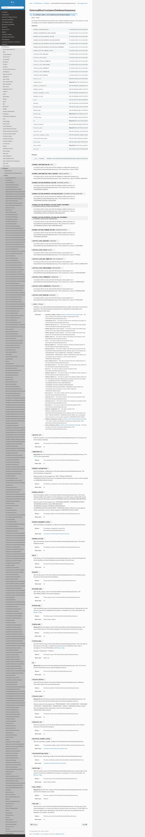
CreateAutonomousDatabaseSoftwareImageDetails (15, 558)
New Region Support (7, 22)
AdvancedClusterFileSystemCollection (14, 203)
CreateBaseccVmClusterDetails (12, 567)
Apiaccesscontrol (7, 74)
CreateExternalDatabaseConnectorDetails (15, 663)
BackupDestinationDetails (11, 368)
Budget (5, 109)
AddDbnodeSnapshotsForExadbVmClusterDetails (15, 191)
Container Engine (7, 136)
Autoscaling (6, 96)
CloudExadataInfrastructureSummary (14, 480)
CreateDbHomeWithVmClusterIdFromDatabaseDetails (15, 645)
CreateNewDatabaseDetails (12, 682)
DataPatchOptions (10, 737)
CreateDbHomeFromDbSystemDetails (14, 631)
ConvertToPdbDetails (10, 519)
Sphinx (38, 834)
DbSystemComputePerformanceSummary (15, 831)
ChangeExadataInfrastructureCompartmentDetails (15, 432)
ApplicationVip (9, 210)
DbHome (8, 799)
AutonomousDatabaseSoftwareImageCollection (15, 304)
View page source (82, 3)
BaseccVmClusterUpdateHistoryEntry (14, 388)
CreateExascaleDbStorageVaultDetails (14, 652)
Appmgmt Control (7, 89)
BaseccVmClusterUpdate (11, 384)
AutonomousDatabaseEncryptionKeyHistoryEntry (15, 281)
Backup (7, 361)
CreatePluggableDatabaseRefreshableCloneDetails (15, 698)
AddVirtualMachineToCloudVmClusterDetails (15, 196)
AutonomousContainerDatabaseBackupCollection (15, 230)
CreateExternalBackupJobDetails (13, 659)
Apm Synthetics (7, 84)
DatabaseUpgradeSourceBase (12, 780)
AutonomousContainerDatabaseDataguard (15, 237)
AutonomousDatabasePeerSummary (14, 299)
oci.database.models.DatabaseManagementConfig (56, 533)
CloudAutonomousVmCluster (12, 464)
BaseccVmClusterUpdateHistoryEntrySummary (15, 391)
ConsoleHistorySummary (11, 512)
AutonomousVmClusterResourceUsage (14, 343)
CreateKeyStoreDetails (10, 675)
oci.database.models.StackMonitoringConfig (54, 763)
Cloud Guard (6, 123)
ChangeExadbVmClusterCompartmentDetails (15, 434)
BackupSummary (9, 377)
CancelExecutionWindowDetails (13, 395)
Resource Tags (38, 612)
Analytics (5, 66)
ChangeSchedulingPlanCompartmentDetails (15, 448)
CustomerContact (9, 723)
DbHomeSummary (10, 803)
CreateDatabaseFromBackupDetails (13, 608)
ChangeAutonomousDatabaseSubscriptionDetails (15, 400)
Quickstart (4, 27)
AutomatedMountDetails (11, 223)
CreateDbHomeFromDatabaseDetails (14, 629)
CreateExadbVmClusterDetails (12, 650)
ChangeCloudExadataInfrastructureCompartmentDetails (15, 414)
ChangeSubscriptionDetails (12, 453)
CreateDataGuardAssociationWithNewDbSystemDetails (15, 595)
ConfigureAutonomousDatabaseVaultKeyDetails (15, 494)
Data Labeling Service (8, 158)
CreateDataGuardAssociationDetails (13, 588)
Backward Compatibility (8, 24)
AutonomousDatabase (10, 255)
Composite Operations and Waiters (11, 42)
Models (6, 175)
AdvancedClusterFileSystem (12, 200)
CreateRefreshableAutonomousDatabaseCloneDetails (15, 705)
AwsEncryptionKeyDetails (11, 352)
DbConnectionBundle (10, 794)
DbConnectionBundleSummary (12, 796)
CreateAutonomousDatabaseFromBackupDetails (15, 553)
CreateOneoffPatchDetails (11, 684)
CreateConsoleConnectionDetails (13, 576)
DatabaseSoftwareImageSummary (13, 762)
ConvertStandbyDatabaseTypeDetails (14, 517)
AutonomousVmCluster (11, 338)
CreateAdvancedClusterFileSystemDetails (15, 528)
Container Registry (7, 141)
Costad (5, 146)
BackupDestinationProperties (12, 372)
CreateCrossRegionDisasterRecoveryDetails (15, 583)
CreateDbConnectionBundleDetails (13, 618)
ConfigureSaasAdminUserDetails (13, 501)
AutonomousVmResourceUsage (12, 347)
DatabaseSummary (10, 771)
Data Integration (7, 156)
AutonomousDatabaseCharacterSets (14, 267)
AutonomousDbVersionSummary (13, 317)
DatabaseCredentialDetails (11, 755)
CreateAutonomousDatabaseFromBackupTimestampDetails (15, 556)
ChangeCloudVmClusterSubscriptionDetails (15, 420)
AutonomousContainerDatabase (13, 226)
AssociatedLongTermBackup (12, 216)
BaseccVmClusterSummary (11, 381)
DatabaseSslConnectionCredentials (13, 764)
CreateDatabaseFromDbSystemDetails (14, 613)
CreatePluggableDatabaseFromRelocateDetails (15, 693)
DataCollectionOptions (11, 725)
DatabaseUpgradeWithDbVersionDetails (14, 787)
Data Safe (5, 163)
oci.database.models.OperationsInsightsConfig (55, 748)
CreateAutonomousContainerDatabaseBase (15, 533)
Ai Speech (5, 62)
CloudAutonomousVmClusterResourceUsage (15, 469)
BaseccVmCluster (9, 379)
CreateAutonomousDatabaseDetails (13, 551)
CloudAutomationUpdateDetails (13, 462)
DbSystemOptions (10, 833)
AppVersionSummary (10, 207)
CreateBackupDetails (10, 565)
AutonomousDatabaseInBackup (13, 283)
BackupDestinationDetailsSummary (13, 370)
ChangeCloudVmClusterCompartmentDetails (15, 418)
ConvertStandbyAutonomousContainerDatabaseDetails (15, 514)
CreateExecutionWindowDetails (13, 657)
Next (84, 824)
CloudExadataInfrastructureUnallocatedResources (15, 482)
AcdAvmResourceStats (11, 177)
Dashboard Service (8, 148)
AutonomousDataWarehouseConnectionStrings (15, 251)
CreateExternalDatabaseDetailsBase (13, 666)
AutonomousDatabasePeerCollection (14, 297)
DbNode (7, 810)
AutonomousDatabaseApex (12, 258)
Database (5, 168)
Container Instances (8, 138)
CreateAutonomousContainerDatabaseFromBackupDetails (15, 540)
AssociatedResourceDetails (11, 219)
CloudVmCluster (9, 485)
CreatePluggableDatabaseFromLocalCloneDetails (15, 691)
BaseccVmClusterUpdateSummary (13, 393)
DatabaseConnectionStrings (12, 753)
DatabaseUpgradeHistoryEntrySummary (14, 778)
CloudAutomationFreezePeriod (12, 459)
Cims (4, 119)
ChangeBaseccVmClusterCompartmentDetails (15, 404)
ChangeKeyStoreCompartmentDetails (14, 443)
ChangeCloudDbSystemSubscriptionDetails (15, 411)
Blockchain (6, 106)
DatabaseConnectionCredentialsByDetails (15, 744)
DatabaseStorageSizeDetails (12, 767)
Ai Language (6, 59)
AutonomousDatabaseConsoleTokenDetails (15, 274)
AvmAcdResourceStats (11, 349)
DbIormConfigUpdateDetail (12, 808)
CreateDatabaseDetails (11, 599)
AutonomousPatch (10, 329)
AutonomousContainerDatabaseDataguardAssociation (15, 239)
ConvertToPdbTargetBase (11, 521)
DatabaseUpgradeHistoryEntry (12, 776)
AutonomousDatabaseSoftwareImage (14, 301)
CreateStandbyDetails (10, 718)
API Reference (5, 47)
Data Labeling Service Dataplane (11, 161)
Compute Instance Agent (9, 133)
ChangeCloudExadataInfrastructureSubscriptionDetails (15, 416)
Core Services (6, 143)
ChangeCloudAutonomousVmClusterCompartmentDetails (15, 407)
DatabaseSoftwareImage (11, 760)
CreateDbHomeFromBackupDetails (13, 627)
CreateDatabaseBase (10, 597)
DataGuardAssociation (11, 728)
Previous (34, 824)
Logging (4, 32)
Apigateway (6, 76)
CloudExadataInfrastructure (12, 478)
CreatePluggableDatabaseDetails (13, 689)
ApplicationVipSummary (11, 212)
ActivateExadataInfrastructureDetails (14, 189)
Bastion (5, 99)
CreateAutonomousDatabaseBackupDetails (15, 544)
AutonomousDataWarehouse (12, 249)
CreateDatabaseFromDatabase (12, 611)
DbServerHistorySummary (11, 822)
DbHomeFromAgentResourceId (12, 801)
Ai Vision (5, 64)
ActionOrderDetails (10, 182)
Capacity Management (9, 111)
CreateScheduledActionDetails (12, 707)
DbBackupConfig (9, 792)
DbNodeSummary (10, 815)
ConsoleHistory (9, 508)
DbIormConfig (9, 806)
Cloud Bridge (6, 121)
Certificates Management (9, 116)
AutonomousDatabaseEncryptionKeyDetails (15, 278)
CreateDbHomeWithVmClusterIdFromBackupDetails (15, 643)
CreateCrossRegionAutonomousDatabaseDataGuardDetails (15, 581)
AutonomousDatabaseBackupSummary (14, 265)
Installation (5, 12)
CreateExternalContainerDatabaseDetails (14, 661)
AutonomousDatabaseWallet (12, 313)
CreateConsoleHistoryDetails (12, 579)
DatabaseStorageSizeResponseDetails (14, 769)
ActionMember (9, 180)
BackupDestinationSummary (12, 375)
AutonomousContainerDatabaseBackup (14, 228)
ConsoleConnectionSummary (12, 505)
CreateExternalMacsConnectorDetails (14, 668)
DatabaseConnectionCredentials (13, 741)
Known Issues (5, 29)
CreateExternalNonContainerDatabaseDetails (15, 670)
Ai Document (6, 57)
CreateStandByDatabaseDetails (12, 716)
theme (46, 834)
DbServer (8, 817)
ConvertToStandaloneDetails (12, 526)
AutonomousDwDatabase (11, 320)
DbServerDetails (9, 819)
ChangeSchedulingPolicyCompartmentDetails (15, 450)
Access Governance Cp (9, 49)
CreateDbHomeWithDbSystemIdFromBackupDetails (15, 636)
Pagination (4, 44)
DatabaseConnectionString (11, 748)
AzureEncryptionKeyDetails (12, 356)
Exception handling (7, 34)
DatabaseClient (8, 170)
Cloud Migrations (7, 126)
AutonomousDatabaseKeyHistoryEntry (14, 290)
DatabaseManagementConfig (12, 757)
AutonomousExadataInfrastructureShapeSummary (15, 324)
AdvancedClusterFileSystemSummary (14, 205)
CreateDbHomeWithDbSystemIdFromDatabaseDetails (15, 638)
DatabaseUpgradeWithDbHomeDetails (14, 785)
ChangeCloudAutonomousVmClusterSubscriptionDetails (15, 409)
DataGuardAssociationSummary (13, 730)
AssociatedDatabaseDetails (11, 214)
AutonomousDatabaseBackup (12, 260)
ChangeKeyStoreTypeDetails (12, 446)
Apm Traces (6, 86)
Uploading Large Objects (8, 37)
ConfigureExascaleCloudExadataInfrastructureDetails (15, 496)
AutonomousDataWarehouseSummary (14, 253)
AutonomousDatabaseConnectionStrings (15, 269)
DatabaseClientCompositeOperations (13, 173)
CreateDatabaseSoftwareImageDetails (14, 615)
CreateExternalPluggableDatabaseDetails (14, 673)
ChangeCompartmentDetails (12, 423)
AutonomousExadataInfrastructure (13, 322)
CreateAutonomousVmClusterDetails (14, 560)
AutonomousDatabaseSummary (13, 310)
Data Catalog (6, 151)
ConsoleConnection (10, 503)
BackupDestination (10, 363)
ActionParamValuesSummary (12, 187)
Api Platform (6, 71)
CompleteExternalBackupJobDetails (13, 489)
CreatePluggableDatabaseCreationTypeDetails (15, 686)
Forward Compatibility (7, 19)
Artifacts (5, 91)
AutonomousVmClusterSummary (13, 345)
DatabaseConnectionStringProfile (13, 751)
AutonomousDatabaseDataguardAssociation (15, 276)
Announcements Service (9, 69)
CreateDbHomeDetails (10, 622)
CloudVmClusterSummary (11, 487)
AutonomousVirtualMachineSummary (14, 336)
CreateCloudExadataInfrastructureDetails (15, 572)
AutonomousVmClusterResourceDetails (14, 340)
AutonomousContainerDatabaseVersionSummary (15, 246)
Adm (4, 52)
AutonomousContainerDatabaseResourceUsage (15, 242)
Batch (4, 101)
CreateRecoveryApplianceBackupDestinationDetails (15, 702)
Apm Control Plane (8, 81)
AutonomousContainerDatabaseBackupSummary (15, 235)
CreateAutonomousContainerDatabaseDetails (15, 537)
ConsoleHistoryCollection (11, 510)
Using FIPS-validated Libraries (9, 17)
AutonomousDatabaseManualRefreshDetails (15, 294)
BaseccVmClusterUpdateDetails (12, 386)
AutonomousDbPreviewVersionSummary (15, 315)
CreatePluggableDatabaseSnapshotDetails (15, 700)
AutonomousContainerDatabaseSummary (15, 244)
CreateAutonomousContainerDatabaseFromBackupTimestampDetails (15, 542)
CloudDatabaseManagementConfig (13, 473)
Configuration (5, 14)
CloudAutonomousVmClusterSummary (14, 471)
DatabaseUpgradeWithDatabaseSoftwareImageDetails (15, 783)
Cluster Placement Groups (9, 128)
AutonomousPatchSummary (12, 331)
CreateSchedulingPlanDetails (12, 709)
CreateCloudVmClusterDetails (12, 574)
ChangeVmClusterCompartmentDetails (14, 455)
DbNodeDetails (9, 812)
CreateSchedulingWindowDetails (13, 714)
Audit (4, 94)
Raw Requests (5, 39)
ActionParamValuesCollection (12, 184)
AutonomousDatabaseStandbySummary (14, 308)
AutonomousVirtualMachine (12, 333)
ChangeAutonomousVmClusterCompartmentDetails (15, 402)
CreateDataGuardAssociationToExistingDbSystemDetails (15, 590)
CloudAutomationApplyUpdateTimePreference (15, 457)
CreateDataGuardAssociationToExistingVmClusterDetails (15, 592)
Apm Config (6, 79)
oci (13, 2)
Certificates (6, 114)
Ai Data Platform (7, 54)
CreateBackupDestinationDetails (13, 563)
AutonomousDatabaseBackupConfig (14, 262)
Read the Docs (60, 834)
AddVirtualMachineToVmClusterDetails (14, 198)
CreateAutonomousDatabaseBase (13, 547)
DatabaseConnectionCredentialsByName (15, 746)
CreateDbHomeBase (10, 620)
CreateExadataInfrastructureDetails (13, 647)
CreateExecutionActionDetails (12, 654)
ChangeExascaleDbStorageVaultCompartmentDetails (15, 439)
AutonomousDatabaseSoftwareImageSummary (15, 306)
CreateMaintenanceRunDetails (12, 677)
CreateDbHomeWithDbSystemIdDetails (14, 634)
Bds (4, 104)
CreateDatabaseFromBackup (12, 606)
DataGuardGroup (9, 732)
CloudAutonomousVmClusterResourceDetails (15, 466)
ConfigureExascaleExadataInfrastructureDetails (15, 498)
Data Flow (5, 153)
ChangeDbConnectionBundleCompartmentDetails (15, 427)
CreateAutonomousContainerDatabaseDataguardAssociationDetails (15, 535)
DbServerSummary (10, 826)
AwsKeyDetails (9, 354)
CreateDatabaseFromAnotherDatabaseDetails (15, 604)
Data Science (6, 166)
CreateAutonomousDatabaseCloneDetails (15, 549)
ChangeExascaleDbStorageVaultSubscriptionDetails (15, 441)
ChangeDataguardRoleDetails (12, 425)
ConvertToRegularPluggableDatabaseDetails (15, 524)
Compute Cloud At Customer (10, 131)
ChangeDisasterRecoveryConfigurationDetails (15, 430)
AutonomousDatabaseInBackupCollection (15, 285)
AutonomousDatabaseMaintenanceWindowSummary (15, 292)
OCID (35, 456)
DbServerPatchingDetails (11, 824)
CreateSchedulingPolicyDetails (12, 712)
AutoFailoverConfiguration (11, 221)
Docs (31, 3)
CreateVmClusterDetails (11, 721)
